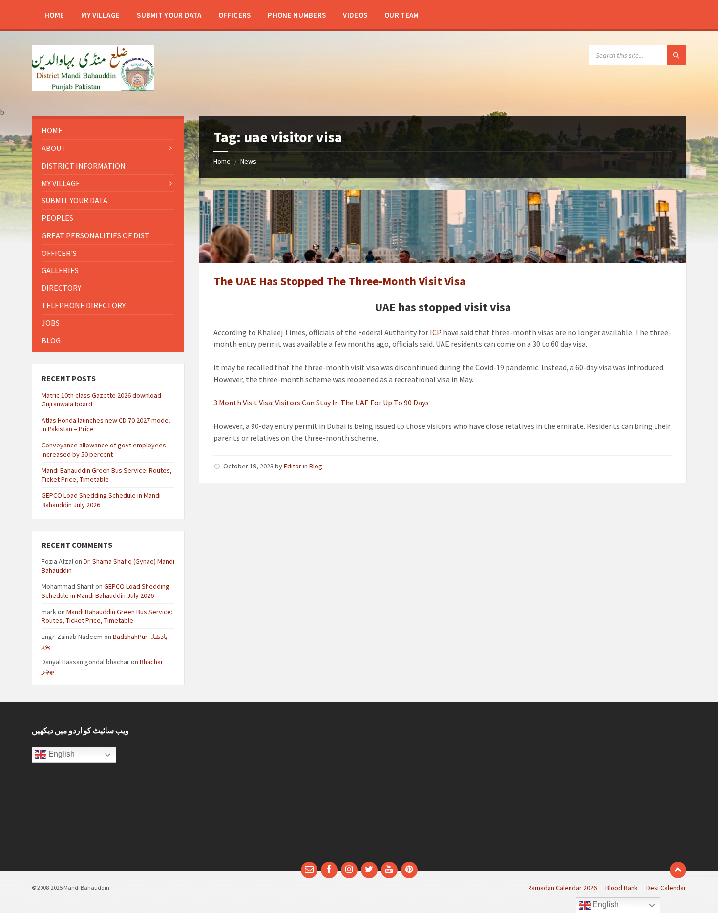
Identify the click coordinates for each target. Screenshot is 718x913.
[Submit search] (676, 55)
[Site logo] (93, 88)
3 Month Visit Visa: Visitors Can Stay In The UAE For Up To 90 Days (321, 402)
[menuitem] (54, 14)
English (60, 754)
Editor (292, 466)
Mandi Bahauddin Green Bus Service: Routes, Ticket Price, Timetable (107, 475)
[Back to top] (678, 870)
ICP (436, 332)
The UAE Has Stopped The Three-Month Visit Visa (339, 281)
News (248, 161)
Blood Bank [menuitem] (621, 887)
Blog (315, 466)
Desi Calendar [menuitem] (666, 887)
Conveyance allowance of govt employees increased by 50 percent (104, 449)
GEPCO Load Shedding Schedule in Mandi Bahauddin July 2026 (105, 590)
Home (222, 161)
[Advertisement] (275, 787)
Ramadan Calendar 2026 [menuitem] (562, 887)
